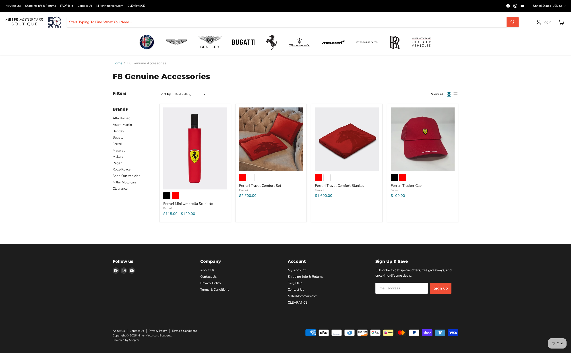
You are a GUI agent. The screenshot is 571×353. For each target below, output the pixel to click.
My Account (13, 6)
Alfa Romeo (121, 118)
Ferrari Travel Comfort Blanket (339, 185)
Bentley (118, 131)
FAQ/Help (66, 6)
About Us (207, 270)
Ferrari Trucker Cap (406, 185)
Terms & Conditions (214, 289)
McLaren (119, 156)
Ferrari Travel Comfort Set (260, 185)
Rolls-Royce (121, 169)
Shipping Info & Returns (40, 6)
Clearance (120, 188)
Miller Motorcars (125, 182)
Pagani (118, 163)
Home (117, 63)
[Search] (513, 22)
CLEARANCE (136, 6)
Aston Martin (122, 124)
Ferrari (117, 144)
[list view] (455, 94)
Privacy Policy (210, 283)
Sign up (441, 288)
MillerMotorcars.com (109, 6)
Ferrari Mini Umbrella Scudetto (188, 203)
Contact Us (85, 6)
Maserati (119, 150)
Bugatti (118, 137)
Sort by (165, 94)
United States (547, 6)
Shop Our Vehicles (126, 176)
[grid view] (449, 94)
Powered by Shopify (126, 340)
